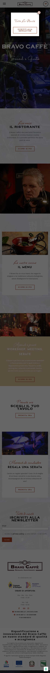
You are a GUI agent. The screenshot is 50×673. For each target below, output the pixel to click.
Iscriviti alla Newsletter (25, 30)
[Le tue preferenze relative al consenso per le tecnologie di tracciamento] (46, 669)
